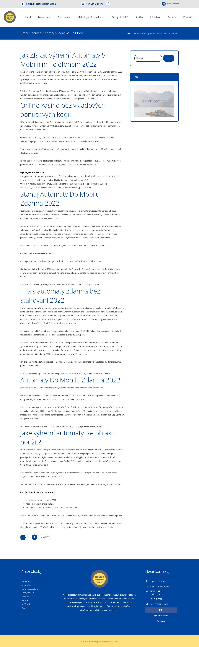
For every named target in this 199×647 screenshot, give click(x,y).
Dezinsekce (26, 585)
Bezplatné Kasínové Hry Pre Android (37, 492)
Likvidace (25, 596)
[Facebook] (108, 3)
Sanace (25, 600)
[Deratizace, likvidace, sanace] (10, 17)
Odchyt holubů (28, 592)
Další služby (26, 604)
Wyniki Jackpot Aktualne (32, 172)
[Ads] (154, 101)
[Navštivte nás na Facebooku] (161, 610)
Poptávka (26, 608)
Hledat (169, 58)
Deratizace (26, 581)
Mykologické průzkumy (31, 589)
